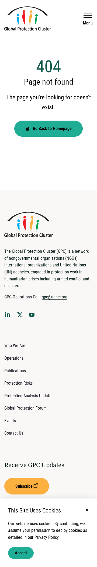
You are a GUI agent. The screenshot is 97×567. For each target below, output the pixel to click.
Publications (15, 370)
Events (10, 420)
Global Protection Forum (25, 408)
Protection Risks (18, 383)
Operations (13, 358)
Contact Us (13, 433)
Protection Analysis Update (27, 395)
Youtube (33, 316)
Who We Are (14, 345)
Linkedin (8, 315)
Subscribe (24, 486)
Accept (21, 552)
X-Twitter (21, 316)
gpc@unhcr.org (54, 296)
